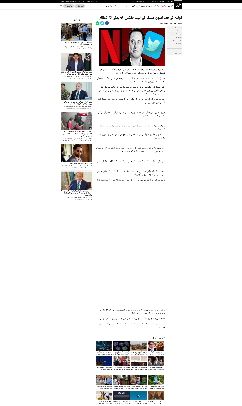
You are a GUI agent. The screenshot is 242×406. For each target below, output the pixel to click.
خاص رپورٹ (173, 23)
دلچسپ (125, 6)
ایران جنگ (163, 6)
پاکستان (156, 6)
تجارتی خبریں (178, 37)
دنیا (152, 6)
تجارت (115, 6)
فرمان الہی (167, 1)
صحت (120, 6)
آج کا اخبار (80, 6)
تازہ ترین (170, 6)
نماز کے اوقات (158, 1)
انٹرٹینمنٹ (132, 6)
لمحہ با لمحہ (178, 27)
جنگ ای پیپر (108, 6)
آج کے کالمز (69, 6)
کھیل (138, 6)
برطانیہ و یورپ (145, 6)
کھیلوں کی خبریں (177, 40)
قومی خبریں (178, 31)
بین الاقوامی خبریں (176, 34)
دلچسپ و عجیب (177, 50)
